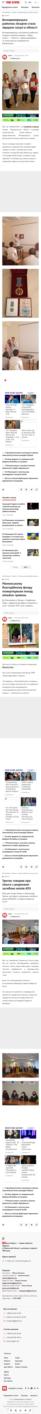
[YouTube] (31, 1388)
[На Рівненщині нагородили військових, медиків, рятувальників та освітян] (33, 522)
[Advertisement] (20, 191)
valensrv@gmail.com (9, 1278)
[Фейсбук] (25, 1388)
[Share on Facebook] (11, 1410)
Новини (6, 15)
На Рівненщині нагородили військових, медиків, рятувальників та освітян (13, 522)
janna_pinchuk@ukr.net (10, 1288)
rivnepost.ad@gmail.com (28, 1291)
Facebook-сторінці (31, 127)
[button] (4, 2)
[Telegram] (37, 1388)
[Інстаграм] (34, 1388)
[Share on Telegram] (25, 1410)
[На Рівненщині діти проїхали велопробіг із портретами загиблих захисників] (33, 552)
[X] (28, 1388)
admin (10, 55)
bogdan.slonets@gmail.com (12, 1283)
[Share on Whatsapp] (20, 1410)
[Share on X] (15, 1410)
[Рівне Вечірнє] (15, 2)
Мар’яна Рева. (8, 667)
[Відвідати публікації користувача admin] (4, 57)
